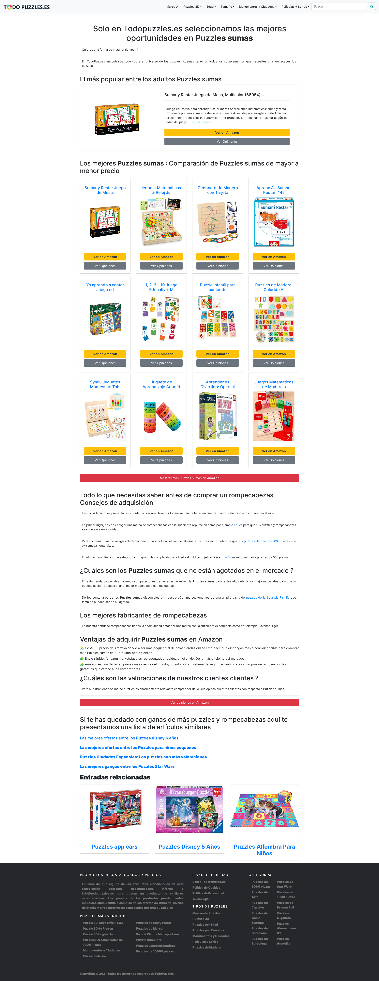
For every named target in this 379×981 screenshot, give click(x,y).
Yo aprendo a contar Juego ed (105, 287)
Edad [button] (210, 6)
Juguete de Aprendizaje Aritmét (161, 384)
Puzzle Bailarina (95, 956)
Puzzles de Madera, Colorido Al (274, 287)
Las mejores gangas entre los (127, 766)
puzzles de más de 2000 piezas (267, 541)
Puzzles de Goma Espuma (260, 917)
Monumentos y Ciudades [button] (256, 6)
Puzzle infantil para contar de (217, 287)
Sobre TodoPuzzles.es (209, 882)
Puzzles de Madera (206, 947)
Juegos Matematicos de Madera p (274, 384)
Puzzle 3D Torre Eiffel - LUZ (103, 923)
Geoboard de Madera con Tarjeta (218, 190)
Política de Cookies (206, 887)
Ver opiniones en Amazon (190, 702)
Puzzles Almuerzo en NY (286, 928)
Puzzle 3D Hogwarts (98, 934)
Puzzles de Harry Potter (153, 923)
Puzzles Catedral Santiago (155, 946)
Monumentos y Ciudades (101, 950)
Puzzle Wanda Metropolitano (157, 934)
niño (228, 557)
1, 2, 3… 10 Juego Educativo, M (161, 287)
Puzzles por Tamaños (208, 930)
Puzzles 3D (200, 919)
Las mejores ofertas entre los (129, 738)
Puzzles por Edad (205, 924)
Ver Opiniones (227, 141)
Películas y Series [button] (294, 6)
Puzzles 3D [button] (191, 6)
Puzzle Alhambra (149, 940)
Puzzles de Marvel (149, 928)
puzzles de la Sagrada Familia (268, 597)
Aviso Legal (200, 899)
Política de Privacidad (208, 893)
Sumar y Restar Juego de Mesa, (105, 190)
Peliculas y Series (205, 942)
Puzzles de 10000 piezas (155, 951)
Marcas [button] (171, 6)
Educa (238, 525)
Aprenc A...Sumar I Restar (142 (274, 190)
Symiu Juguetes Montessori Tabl (105, 384)
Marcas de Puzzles (206, 913)
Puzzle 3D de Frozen (98, 928)
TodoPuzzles (164, 973)
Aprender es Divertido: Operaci (218, 384)
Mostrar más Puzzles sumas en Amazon (189, 478)
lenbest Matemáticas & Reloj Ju (161, 190)
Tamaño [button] (226, 6)
